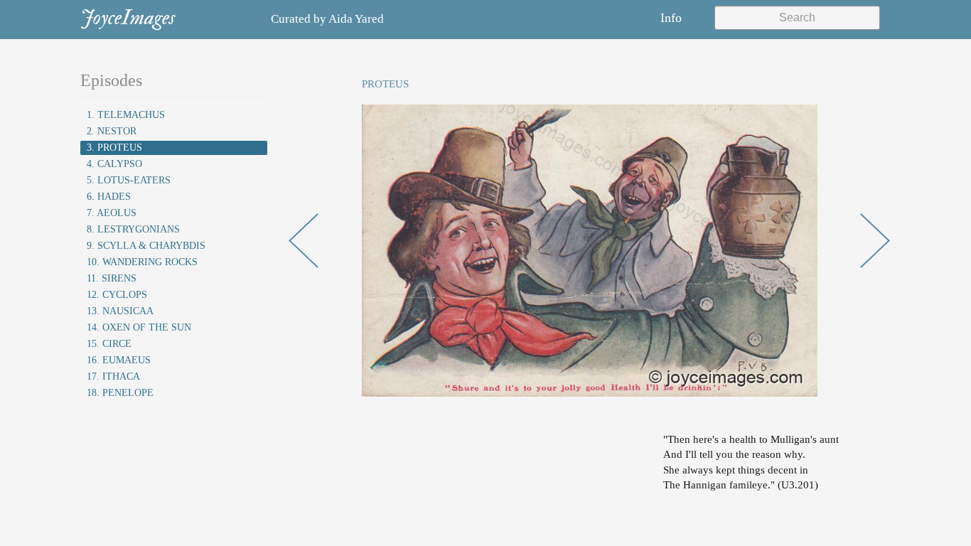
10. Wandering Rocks (142, 262)
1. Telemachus (126, 114)
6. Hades (109, 196)
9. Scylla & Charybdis (146, 245)
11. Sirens (111, 278)
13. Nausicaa (120, 311)
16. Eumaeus (119, 360)
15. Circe (109, 343)
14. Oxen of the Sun (139, 327)
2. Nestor (111, 131)
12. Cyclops (117, 294)
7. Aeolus (111, 213)
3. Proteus (114, 147)
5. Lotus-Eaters (129, 180)
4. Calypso (114, 164)
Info (671, 18)
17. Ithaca (113, 376)
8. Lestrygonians (133, 229)
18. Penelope (120, 392)
